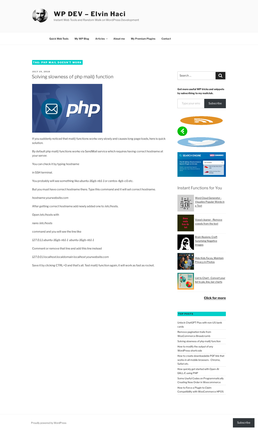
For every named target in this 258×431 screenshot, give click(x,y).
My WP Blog (82, 38)
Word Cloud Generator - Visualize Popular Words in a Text (209, 201)
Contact (166, 38)
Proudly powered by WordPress (48, 422)
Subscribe (215, 103)
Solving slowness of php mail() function (72, 76)
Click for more (215, 298)
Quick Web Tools (58, 38)
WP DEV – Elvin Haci (90, 14)
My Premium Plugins (143, 38)
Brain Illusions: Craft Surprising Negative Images (206, 240)
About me (119, 38)
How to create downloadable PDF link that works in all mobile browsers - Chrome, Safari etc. (200, 359)
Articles (100, 38)
